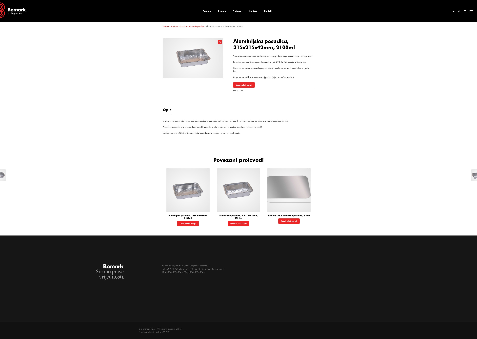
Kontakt (268, 11)
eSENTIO (165, 332)
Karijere (253, 11)
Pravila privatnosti (146, 332)
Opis (167, 109)
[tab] (170, 110)
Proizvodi (237, 11)
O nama (222, 11)
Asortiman (174, 26)
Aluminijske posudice (196, 26)
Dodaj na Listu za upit (244, 85)
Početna (207, 11)
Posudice (183, 26)
